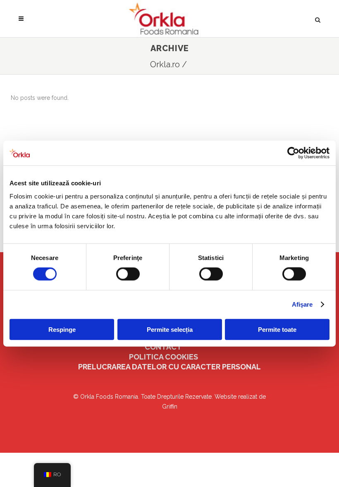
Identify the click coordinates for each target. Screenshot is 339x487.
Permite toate (277, 329)
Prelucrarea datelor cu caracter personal (169, 366)
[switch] (128, 274)
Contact (163, 347)
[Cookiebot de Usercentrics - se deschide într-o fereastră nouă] (293, 153)
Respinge (62, 329)
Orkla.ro (165, 64)
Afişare (302, 304)
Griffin (169, 406)
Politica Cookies (163, 356)
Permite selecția (170, 329)
